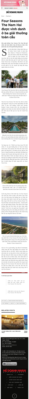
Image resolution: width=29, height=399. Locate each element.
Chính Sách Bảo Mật (15, 379)
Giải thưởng (5, 303)
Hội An (13, 303)
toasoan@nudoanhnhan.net (11, 345)
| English (15, 8)
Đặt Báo (10, 387)
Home (2, 16)
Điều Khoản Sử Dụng (15, 377)
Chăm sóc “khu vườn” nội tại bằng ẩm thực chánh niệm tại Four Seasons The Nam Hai (16, 282)
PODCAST (7, 8)
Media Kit (21, 387)
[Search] (27, 7)
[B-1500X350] (14, 3)
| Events (11, 8)
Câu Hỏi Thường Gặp (15, 382)
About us (10, 374)
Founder (21, 374)
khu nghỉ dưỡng (21, 303)
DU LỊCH (4, 300)
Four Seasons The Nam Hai (15, 300)
